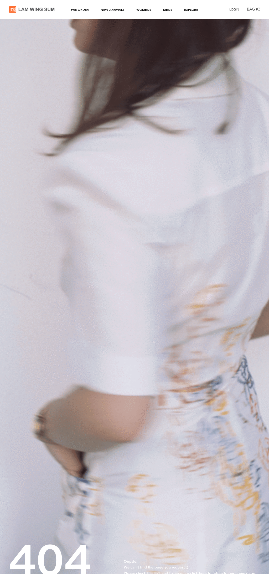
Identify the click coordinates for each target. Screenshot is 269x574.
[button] (255, 9)
